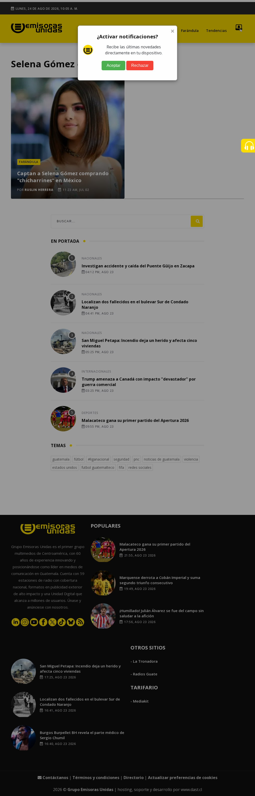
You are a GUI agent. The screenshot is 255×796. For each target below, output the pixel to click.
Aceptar (113, 65)
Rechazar (139, 65)
